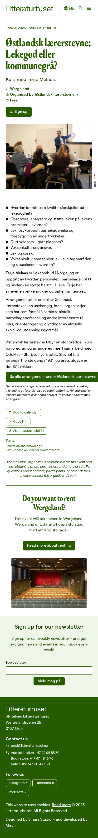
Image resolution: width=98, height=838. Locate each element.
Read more (61, 805)
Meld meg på (49, 681)
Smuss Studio (39, 819)
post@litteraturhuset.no (29, 745)
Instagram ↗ (18, 783)
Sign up (21, 112)
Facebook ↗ (44, 783)
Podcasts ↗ (17, 792)
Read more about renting (49, 545)
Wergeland (19, 89)
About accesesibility (28, 431)
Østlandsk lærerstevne (54, 94)
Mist (9, 825)
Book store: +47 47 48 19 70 (32, 758)
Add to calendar (25, 412)
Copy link (20, 421)
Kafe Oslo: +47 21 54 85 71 (30, 764)
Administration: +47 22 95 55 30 (35, 753)
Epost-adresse (16, 662)
